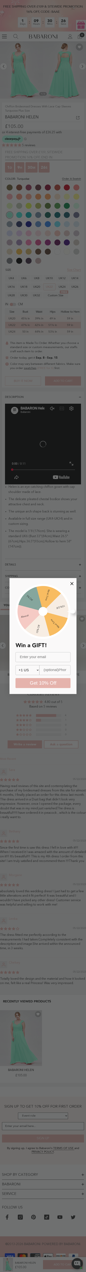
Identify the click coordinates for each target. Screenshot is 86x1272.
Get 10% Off (43, 683)
